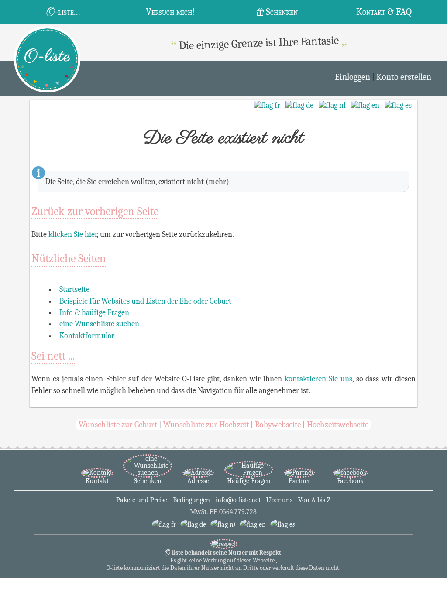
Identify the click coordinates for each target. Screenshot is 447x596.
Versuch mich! (170, 11)
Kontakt (97, 481)
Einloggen (352, 77)
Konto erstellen (403, 77)
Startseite (74, 289)
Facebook (350, 481)
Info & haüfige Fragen (94, 312)
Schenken (282, 11)
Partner (299, 481)
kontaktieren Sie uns (318, 378)
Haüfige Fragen (249, 481)
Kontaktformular (86, 335)
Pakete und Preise (141, 500)
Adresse (198, 481)
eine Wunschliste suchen (99, 323)
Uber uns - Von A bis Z (298, 500)
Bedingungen (191, 500)
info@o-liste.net (238, 500)
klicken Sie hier (72, 234)
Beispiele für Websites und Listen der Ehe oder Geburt (145, 301)
